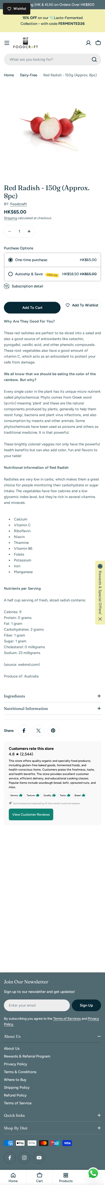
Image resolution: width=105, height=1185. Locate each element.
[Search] (94, 59)
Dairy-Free (28, 75)
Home (9, 75)
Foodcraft (18, 204)
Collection (29, 23)
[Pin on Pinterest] (53, 730)
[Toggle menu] (7, 43)
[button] (100, 593)
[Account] (88, 43)
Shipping (10, 218)
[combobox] (52, 59)
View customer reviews (31, 815)
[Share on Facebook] (24, 730)
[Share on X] (38, 730)
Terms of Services (67, 1019)
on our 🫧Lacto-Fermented (52, 18)
